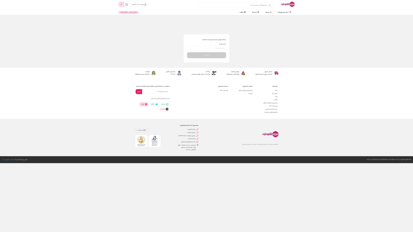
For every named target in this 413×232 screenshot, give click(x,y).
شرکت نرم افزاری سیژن (8, 160)
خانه (276, 90)
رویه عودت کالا (273, 106)
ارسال (138, 92)
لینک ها (254, 12)
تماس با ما (274, 93)
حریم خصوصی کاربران (271, 109)
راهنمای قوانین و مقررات (270, 112)
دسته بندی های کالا (283, 12)
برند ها (267, 12)
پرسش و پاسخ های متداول (270, 103)
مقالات (241, 12)
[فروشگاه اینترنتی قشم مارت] (287, 4)
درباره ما (250, 93)
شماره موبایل (222, 44)
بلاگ (276, 97)
